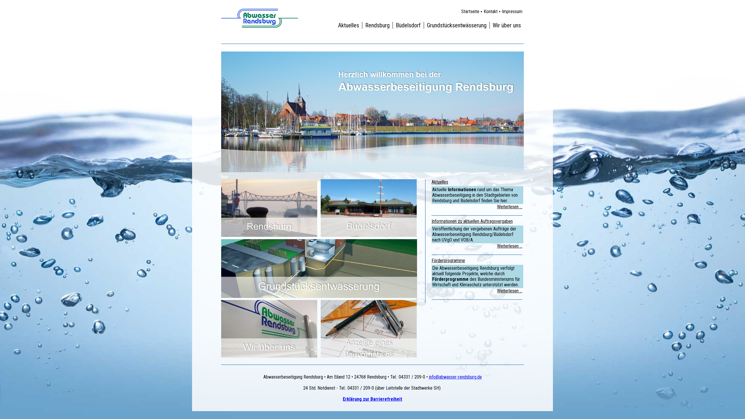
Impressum (512, 11)
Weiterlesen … (509, 207)
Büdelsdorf (408, 25)
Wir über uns (507, 25)
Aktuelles (348, 25)
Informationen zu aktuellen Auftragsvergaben (472, 221)
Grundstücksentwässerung (457, 25)
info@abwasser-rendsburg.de (455, 377)
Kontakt (491, 11)
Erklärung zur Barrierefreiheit (372, 399)
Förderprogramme (448, 260)
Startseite (470, 11)
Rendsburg (377, 25)
